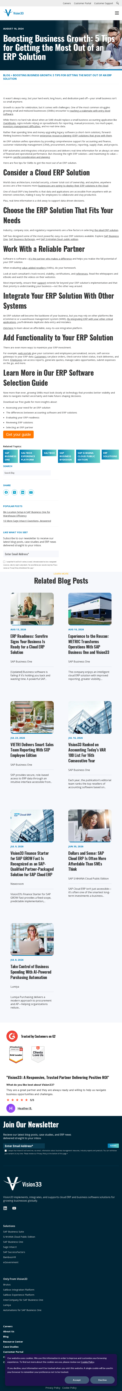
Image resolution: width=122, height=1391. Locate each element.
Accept (77, 1380)
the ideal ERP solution (106, 230)
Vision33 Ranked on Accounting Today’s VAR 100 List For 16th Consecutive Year (87, 752)
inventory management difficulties (21, 126)
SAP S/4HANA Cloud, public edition (59, 239)
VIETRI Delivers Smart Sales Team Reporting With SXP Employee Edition (32, 749)
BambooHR (9, 1257)
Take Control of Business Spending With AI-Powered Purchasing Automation (30, 971)
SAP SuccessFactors (14, 1252)
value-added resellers (34, 267)
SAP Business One (10, 456)
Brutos (7, 1284)
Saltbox (49, 452)
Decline (102, 1380)
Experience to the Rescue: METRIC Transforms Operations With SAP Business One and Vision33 (88, 644)
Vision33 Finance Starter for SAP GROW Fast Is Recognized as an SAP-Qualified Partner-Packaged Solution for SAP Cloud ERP (32, 863)
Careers (8, 1326)
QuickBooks (9, 123)
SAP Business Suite (13, 1231)
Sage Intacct (10, 1247)
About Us (8, 1331)
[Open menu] (117, 13)
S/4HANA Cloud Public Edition (19, 1236)
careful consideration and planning (31, 157)
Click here (8, 328)
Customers (40, 356)
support (41, 282)
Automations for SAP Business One (22, 1310)
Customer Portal (13, 1352)
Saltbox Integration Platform (18, 1289)
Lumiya (7, 1305)
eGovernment (10, 1262)
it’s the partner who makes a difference (50, 258)
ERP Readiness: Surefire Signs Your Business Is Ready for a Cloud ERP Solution (29, 644)
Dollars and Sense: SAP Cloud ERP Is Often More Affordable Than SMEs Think (87, 861)
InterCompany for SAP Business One (23, 1300)
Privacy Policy (52, 1387)
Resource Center (13, 1341)
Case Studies (11, 1346)
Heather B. (25, 1108)
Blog (7, 75)
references (82, 273)
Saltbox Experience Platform (28, 456)
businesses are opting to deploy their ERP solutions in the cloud (73, 185)
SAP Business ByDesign (22, 239)
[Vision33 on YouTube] (14, 1208)
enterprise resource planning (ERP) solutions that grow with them (76, 135)
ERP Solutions (110, 454)
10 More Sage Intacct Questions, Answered (27, 520)
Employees (16, 359)
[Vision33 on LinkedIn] (5, 1208)
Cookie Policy (87, 1362)
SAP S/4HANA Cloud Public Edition (86, 456)
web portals (24, 353)
